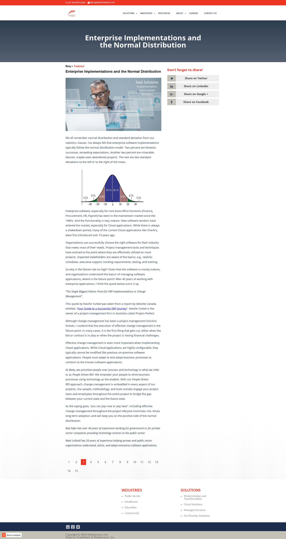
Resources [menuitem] (164, 13)
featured (79, 66)
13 (156, 462)
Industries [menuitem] (146, 13)
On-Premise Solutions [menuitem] (197, 516)
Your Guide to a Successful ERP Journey (102, 308)
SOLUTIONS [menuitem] (128, 13)
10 (134, 462)
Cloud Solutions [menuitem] (193, 504)
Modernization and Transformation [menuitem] (195, 497)
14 (68, 471)
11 (141, 462)
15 (76, 471)
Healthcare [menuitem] (131, 502)
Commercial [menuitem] (132, 513)
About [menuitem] (179, 13)
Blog (68, 66)
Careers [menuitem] (193, 13)
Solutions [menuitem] (190, 490)
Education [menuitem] (130, 507)
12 (149, 462)
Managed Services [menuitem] (195, 510)
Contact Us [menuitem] (210, 13)
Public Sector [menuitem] (132, 496)
